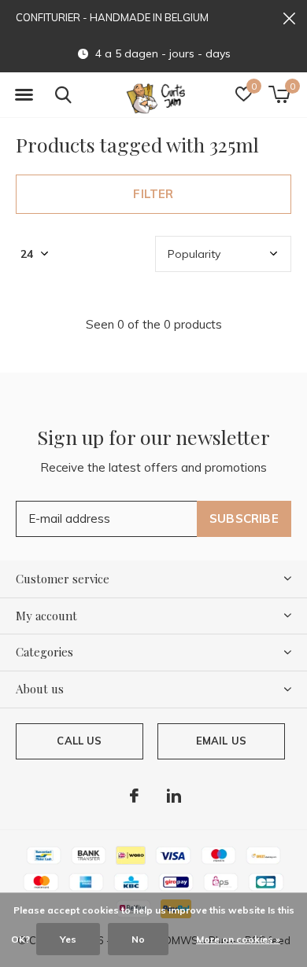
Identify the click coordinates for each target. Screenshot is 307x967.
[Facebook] (134, 795)
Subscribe (244, 518)
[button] (23, 95)
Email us (221, 740)
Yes (68, 939)
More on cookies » (238, 939)
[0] (279, 94)
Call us (79, 740)
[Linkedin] (174, 795)
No (138, 939)
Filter (153, 193)
